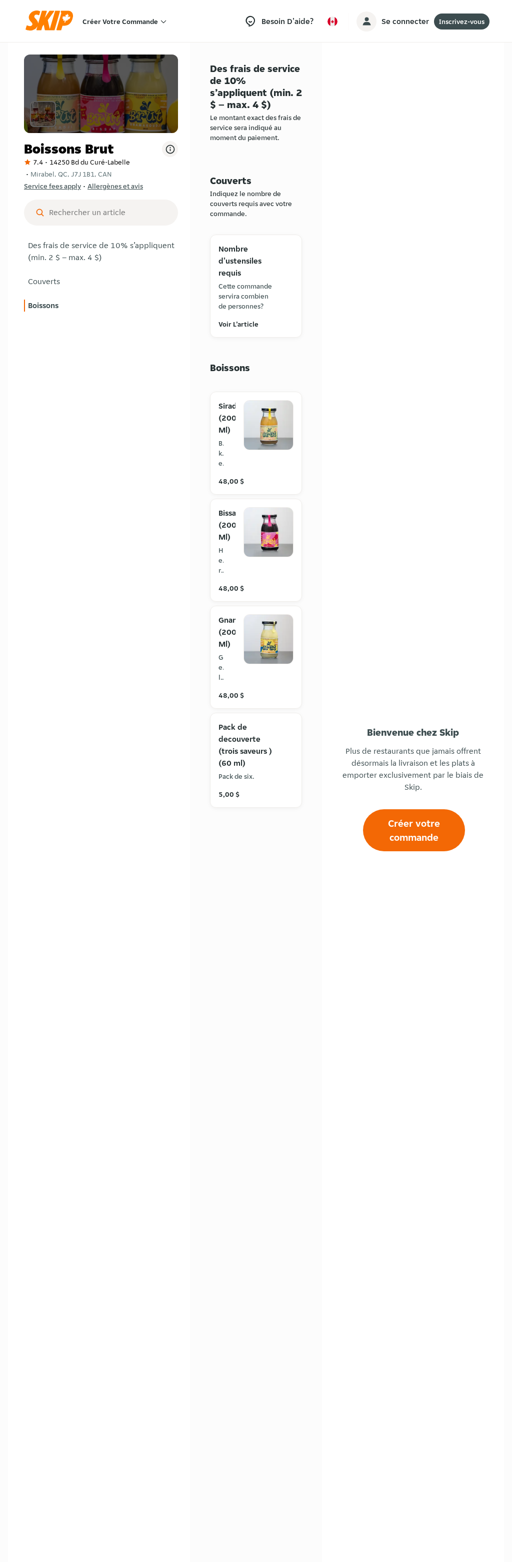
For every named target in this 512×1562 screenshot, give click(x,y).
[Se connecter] (366, 22)
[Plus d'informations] (170, 149)
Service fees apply (52, 186)
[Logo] (52, 21)
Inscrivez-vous (461, 21)
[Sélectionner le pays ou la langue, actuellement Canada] (332, 21)
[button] (101, 252)
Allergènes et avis (115, 186)
